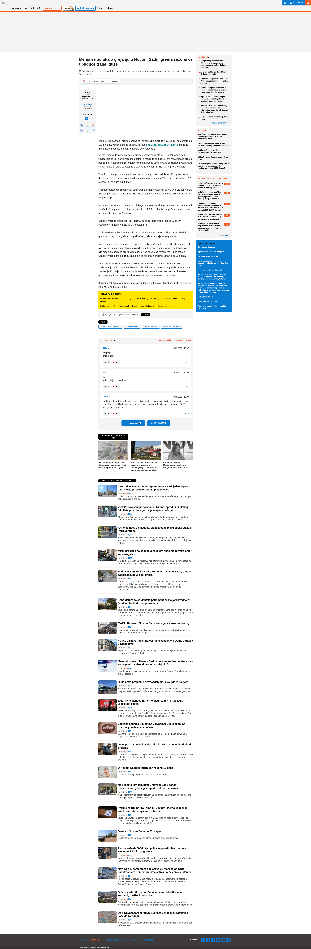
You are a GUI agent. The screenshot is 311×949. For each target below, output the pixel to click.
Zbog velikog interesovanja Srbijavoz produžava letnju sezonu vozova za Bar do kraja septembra (213, 64)
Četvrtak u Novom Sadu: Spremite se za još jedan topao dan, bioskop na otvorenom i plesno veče (153, 488)
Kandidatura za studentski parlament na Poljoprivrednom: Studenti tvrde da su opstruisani (154, 601)
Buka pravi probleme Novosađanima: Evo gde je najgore (153, 681)
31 (131, 558)
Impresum (114, 940)
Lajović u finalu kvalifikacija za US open (214, 118)
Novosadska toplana (110, 327)
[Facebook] (82, 125)
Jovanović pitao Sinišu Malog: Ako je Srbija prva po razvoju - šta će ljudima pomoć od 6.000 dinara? (213, 166)
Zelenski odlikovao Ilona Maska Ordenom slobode (213, 73)
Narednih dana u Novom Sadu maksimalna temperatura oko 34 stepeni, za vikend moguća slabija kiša (155, 663)
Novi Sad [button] (29, 8)
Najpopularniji (182, 340)
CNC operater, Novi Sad (208, 301)
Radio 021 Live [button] (52, 8)
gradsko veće (132, 327)
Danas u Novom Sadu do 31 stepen (140, 831)
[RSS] (228, 940)
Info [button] (39, 8)
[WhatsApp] (87, 130)
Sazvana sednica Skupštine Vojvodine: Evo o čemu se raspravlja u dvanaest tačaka (151, 725)
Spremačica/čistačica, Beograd (211, 252)
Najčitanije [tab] (223, 179)
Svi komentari (132, 423)
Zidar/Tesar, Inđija (205, 297)
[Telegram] (93, 130)
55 (131, 855)
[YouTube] (223, 940)
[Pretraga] (285, 2)
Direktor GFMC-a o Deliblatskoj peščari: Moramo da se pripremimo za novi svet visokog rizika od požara (214, 109)
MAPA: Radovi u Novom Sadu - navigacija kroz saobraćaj (153, 623)
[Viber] (82, 130)
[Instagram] (203, 940)
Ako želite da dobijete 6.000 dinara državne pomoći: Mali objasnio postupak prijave (112, 465)
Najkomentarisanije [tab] (207, 179)
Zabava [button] (109, 8)
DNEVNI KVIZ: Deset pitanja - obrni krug (213, 158)
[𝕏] (87, 125)
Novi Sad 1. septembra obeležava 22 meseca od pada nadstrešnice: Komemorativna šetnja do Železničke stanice (154, 870)
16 (131, 514)
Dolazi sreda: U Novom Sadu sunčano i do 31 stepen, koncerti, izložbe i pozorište (151, 894)
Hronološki (165, 340)
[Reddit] (93, 125)
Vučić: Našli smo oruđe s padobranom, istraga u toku (209, 151)
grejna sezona (151, 327)
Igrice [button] (68, 8)
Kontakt (105, 940)
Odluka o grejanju (171, 327)
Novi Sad (87, 105)
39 (131, 686)
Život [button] (100, 8)
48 (131, 920)
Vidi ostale (223, 235)
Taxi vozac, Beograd (206, 247)
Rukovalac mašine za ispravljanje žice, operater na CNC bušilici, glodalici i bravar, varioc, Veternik (212, 276)
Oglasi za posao (206, 243)
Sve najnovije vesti (219, 123)
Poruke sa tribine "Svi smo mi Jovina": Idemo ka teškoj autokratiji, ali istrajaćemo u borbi (152, 809)
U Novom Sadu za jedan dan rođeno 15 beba (145, 767)
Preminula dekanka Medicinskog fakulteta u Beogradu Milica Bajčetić (175, 465)
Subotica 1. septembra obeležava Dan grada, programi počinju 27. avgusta (214, 81)
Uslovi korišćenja (128, 940)
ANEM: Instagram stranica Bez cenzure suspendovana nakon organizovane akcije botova (213, 90)
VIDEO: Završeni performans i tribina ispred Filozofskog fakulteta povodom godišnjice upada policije (153, 509)
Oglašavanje (94, 940)
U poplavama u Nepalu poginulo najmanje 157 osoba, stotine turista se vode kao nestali (214, 99)
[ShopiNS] (308, 2)
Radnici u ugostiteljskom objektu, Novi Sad (212, 307)
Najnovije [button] (16, 8)
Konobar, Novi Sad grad (208, 256)
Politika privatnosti (145, 940)
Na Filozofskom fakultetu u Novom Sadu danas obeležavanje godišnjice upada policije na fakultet (149, 786)
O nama (83, 940)
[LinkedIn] (218, 940)
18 (131, 792)
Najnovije (203, 57)
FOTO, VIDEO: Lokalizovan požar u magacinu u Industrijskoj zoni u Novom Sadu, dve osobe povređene (144, 466)
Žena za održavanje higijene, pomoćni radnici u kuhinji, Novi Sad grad (213, 263)
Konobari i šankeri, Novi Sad (210, 270)
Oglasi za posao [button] (85, 8)
